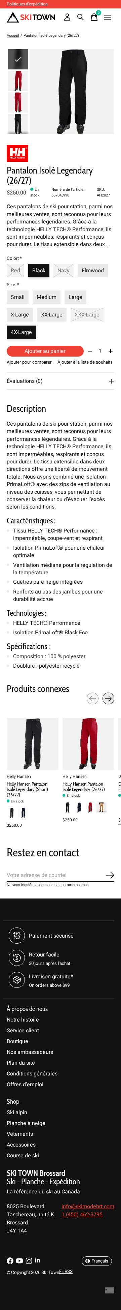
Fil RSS (66, 1271)
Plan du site (21, 1063)
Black (38, 271)
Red (15, 271)
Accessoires (21, 1145)
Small (18, 297)
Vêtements (20, 1134)
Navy (63, 271)
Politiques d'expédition (27, 4)
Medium (46, 297)
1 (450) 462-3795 (82, 1215)
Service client (23, 1031)
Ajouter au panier (45, 351)
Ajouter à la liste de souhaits (85, 362)
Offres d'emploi (25, 1084)
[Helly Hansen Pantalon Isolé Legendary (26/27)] (88, 744)
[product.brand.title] (60, 153)
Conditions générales (32, 1074)
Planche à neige (26, 1123)
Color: (14, 258)
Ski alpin (17, 1112)
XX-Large (52, 315)
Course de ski (23, 1156)
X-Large (20, 315)
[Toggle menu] (107, 17)
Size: (13, 284)
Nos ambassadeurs (30, 1052)
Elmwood (93, 271)
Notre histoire (23, 1020)
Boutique (17, 1041)
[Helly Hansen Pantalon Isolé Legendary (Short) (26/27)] (32, 744)
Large (75, 297)
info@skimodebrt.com (88, 1206)
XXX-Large (87, 315)
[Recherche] (80, 17)
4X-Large (21, 332)
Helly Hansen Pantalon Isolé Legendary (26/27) (84, 786)
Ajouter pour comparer (29, 362)
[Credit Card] (109, 1292)
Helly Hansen (19, 776)
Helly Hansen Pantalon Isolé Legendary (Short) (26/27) (27, 789)
